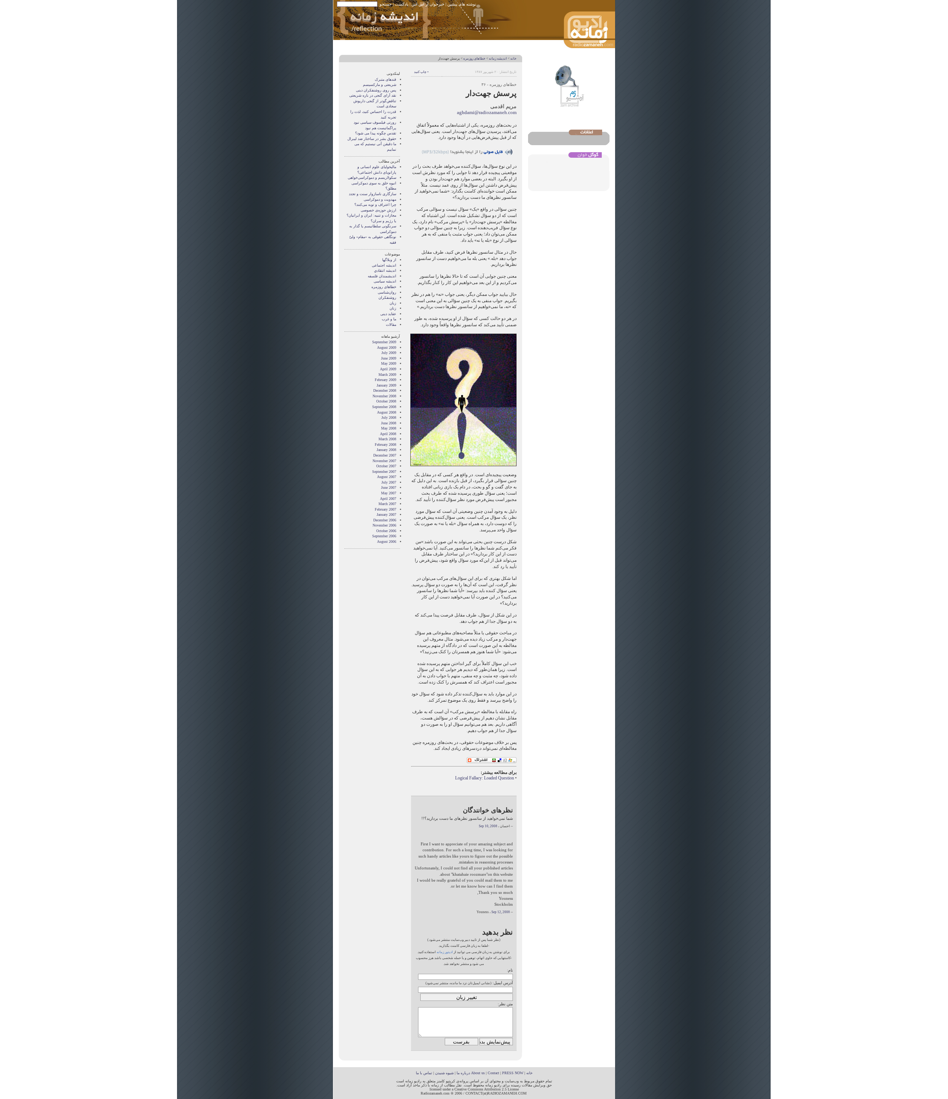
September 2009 (384, 342)
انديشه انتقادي (385, 270)
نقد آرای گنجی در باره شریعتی (372, 95)
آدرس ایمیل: (503, 983)
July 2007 (388, 482)
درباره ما (463, 1073)
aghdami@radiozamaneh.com (487, 112)
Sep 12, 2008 (500, 912)
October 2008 (386, 401)
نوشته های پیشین (461, 4)
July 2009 (388, 353)
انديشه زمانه (498, 58)
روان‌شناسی (387, 292)
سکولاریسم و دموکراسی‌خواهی (372, 178)
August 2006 (386, 542)
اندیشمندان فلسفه (382, 276)
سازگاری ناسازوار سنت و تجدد (372, 194)
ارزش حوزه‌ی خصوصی (378, 210)
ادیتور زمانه (445, 952)
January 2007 (386, 514)
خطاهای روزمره (474, 58)
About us (478, 1073)
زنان (393, 308)
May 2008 (388, 428)
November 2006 (384, 525)
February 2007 (385, 509)
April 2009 (388, 369)
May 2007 (388, 493)
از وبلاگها (389, 260)
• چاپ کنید (421, 72)
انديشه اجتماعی (384, 265)
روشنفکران (387, 297)
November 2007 (384, 461)
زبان (393, 303)
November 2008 (384, 396)
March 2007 (387, 504)
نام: (510, 970)
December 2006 (384, 520)
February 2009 (385, 380)
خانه (513, 58)
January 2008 (386, 450)
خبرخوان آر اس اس (427, 4)
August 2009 (386, 347)
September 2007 (384, 472)
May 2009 (388, 363)
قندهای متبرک (385, 79)
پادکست (401, 4)
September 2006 (384, 536)
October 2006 (386, 531)
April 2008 (388, 434)
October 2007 (386, 466)
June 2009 (388, 358)
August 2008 (386, 412)
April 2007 (388, 499)
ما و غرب (389, 319)
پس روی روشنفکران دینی (376, 90)
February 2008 (385, 444)
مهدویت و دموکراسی (380, 199)
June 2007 (388, 487)
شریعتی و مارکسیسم (379, 85)
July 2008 (388, 417)
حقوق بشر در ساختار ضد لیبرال (371, 139)
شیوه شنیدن (444, 1073)
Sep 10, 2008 (488, 826)
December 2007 (384, 455)
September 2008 (384, 407)
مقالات (391, 325)
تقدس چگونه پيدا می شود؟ (375, 133)
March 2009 (387, 375)
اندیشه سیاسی (385, 281)
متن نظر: (505, 1004)
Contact (493, 1073)
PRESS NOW (512, 1073)
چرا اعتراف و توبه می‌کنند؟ (375, 205)
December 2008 (384, 390)
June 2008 (388, 423)
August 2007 (386, 477)
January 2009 (386, 385)
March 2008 (387, 439)
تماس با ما (424, 1073)
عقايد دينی (388, 314)
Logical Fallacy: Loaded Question (484, 778)
